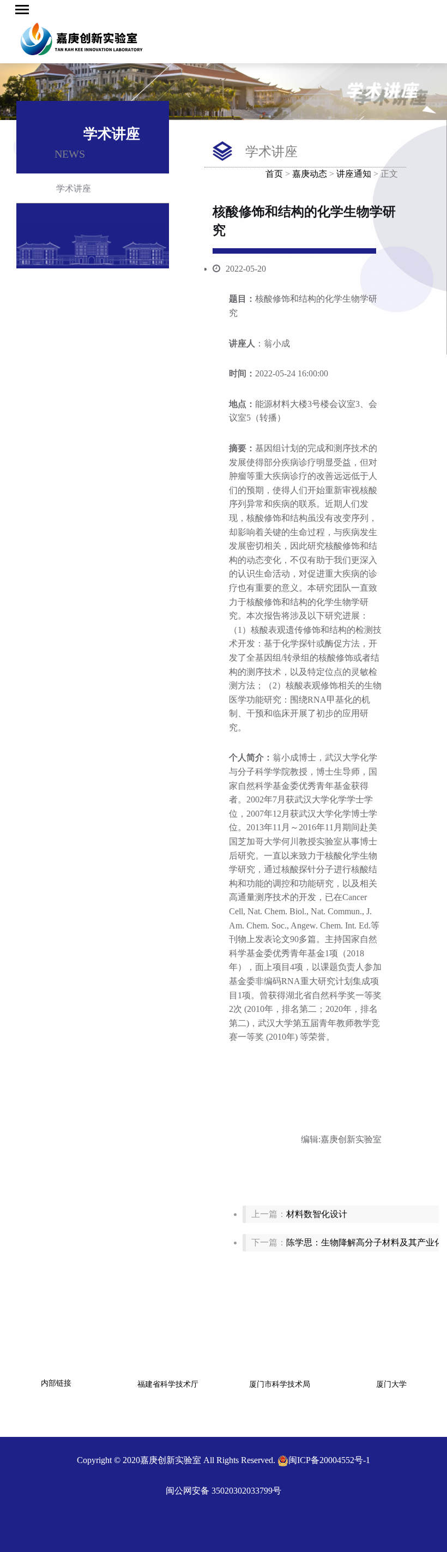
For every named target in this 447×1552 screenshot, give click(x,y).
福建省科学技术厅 (167, 1384)
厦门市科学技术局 (279, 1384)
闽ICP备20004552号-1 (329, 1460)
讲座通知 (353, 173)
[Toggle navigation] (22, 9)
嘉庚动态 (309, 173)
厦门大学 (391, 1384)
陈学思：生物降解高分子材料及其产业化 (364, 1242)
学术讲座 (73, 188)
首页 (274, 173)
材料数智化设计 (316, 1214)
